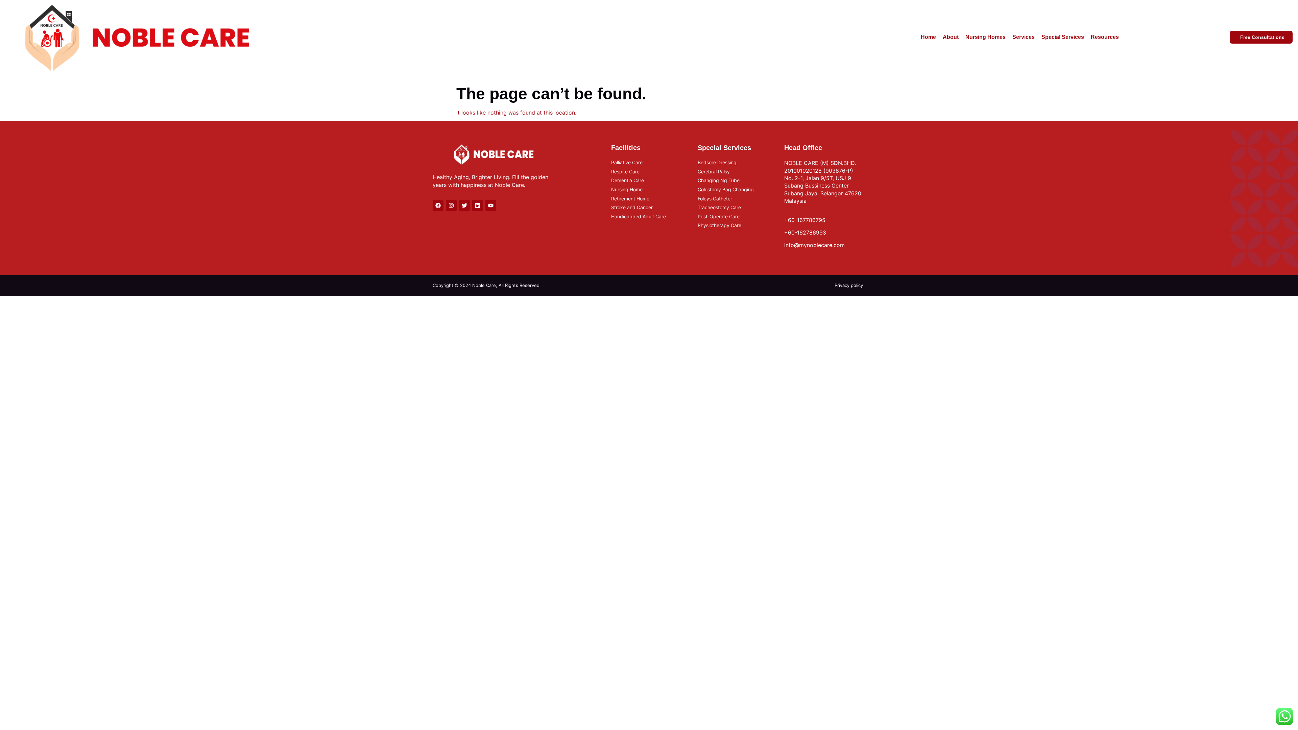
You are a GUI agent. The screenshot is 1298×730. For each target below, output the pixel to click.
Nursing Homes (985, 37)
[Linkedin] (477, 205)
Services (1023, 37)
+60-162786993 (805, 232)
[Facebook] (438, 205)
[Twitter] (464, 205)
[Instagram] (451, 205)
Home (928, 37)
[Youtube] (490, 205)
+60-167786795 (804, 220)
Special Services (1062, 37)
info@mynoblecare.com (814, 245)
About (951, 37)
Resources (1105, 37)
